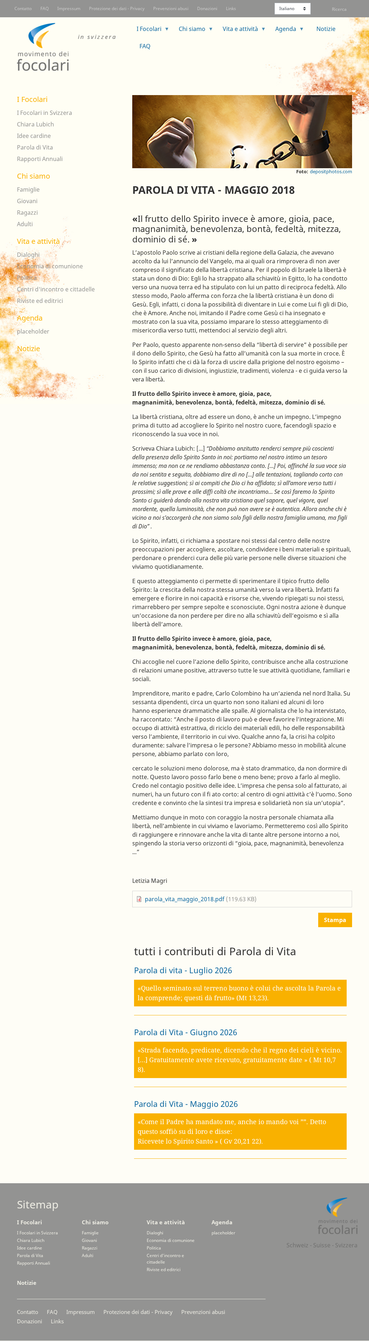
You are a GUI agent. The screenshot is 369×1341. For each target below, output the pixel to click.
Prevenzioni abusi (170, 8)
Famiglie (28, 189)
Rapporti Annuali (40, 159)
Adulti (25, 224)
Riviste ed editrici (40, 301)
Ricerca (339, 9)
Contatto (23, 8)
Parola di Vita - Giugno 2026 (185, 1032)
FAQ (44, 8)
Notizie (28, 348)
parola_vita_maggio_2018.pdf (185, 899)
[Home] (71, 47)
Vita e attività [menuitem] (237, 31)
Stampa (335, 920)
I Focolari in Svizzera (44, 113)
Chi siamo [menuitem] (189, 31)
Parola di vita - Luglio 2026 (183, 970)
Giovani (27, 201)
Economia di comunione (50, 266)
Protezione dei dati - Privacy (117, 8)
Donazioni (207, 8)
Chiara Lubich (35, 124)
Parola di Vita (35, 147)
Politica (27, 278)
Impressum (68, 8)
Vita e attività (38, 241)
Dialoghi (28, 255)
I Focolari (32, 99)
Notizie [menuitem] (325, 29)
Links (231, 8)
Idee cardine (34, 136)
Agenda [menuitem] (283, 31)
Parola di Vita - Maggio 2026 (186, 1103)
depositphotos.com (331, 171)
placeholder (33, 331)
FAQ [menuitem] (145, 46)
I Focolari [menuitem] (146, 31)
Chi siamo (33, 176)
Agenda (30, 318)
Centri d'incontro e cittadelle (56, 289)
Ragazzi (27, 212)
